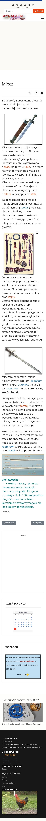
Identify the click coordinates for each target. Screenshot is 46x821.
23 (31, 624)
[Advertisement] (23, 45)
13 (23, 622)
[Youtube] (25, 5)
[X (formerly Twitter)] (36, 93)
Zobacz (4, 769)
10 (15, 622)
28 (26, 626)
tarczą (24, 406)
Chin (27, 167)
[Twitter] (17, 5)
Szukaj (39, 11)
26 (21, 626)
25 (18, 626)
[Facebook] (13, 5)
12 (21, 622)
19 (21, 624)
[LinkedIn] (42, 93)
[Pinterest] (21, 5)
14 (26, 622)
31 (15, 629)
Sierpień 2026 (23, 612)
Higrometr (7, 741)
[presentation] (4, 712)
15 (28, 622)
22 (28, 624)
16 (31, 622)
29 (28, 626)
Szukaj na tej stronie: (24, 7)
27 (23, 626)
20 (23, 624)
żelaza (7, 194)
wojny (11, 297)
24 (15, 626)
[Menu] (42, 18)
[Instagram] (33, 5)
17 (15, 624)
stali (33, 194)
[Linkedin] (29, 5)
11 (18, 622)
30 (31, 626)
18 (18, 624)
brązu (7, 167)
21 (26, 624)
